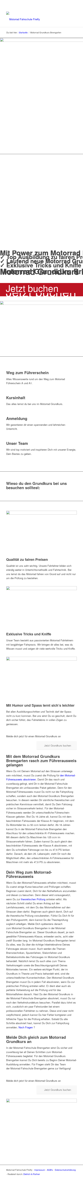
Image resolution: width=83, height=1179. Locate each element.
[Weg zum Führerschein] (7, 368)
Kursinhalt (15, 397)
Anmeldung (16, 418)
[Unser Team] (7, 439)
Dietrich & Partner (31, 1174)
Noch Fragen (26, 1027)
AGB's (50, 1169)
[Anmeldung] (7, 414)
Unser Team (17, 443)
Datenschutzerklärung (65, 1169)
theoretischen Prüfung (33, 899)
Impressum (39, 1169)
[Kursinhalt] (7, 393)
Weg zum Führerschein (27, 372)
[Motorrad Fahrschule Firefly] (34, 19)
